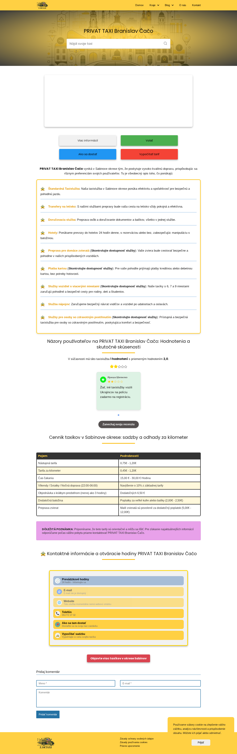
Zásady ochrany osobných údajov (137, 738)
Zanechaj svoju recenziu (119, 424)
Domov (139, 5)
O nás (182, 5)
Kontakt (196, 5)
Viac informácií (88, 141)
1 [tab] (118, 415)
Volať (149, 141)
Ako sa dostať (87, 154)
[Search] (164, 42)
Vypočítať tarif (149, 154)
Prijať (201, 742)
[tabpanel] (118, 391)
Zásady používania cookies (133, 742)
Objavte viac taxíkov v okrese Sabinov (118, 658)
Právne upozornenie (130, 746)
